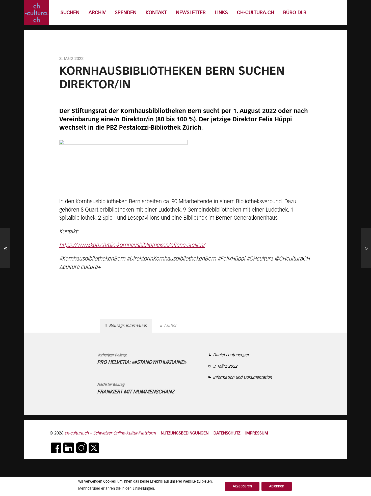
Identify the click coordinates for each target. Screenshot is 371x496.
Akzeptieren (242, 486)
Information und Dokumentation (242, 377)
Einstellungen (143, 488)
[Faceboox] (56, 448)
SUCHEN (70, 12)
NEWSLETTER (191, 12)
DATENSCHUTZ (227, 433)
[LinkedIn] (68, 448)
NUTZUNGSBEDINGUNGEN (184, 433)
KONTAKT (156, 12)
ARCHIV (97, 12)
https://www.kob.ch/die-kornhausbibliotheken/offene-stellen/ (132, 245)
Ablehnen (276, 486)
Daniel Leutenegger (231, 355)
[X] (94, 448)
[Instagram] (81, 448)
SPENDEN (126, 12)
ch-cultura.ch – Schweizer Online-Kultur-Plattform (110, 433)
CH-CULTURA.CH (255, 12)
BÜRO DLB (294, 12)
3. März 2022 (225, 366)
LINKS (221, 12)
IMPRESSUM (256, 433)
